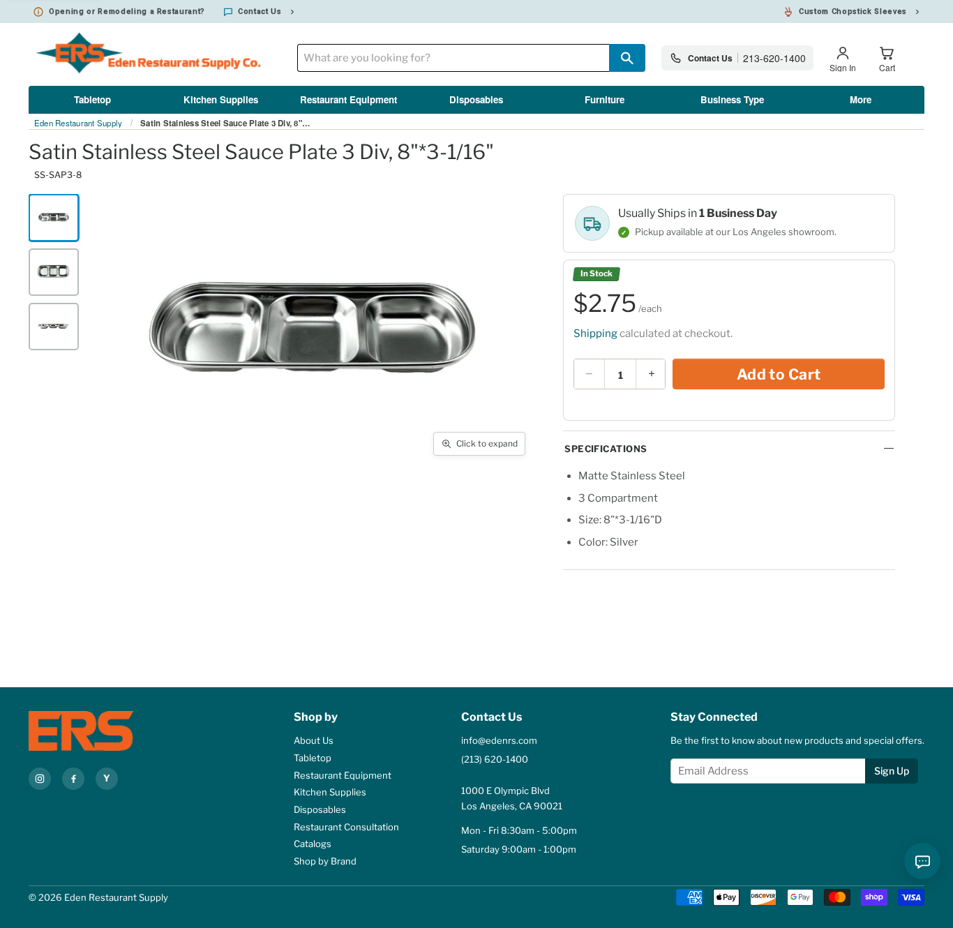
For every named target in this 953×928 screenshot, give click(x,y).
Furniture (604, 99)
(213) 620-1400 (494, 759)
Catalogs (312, 843)
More (860, 99)
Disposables (476, 99)
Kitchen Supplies (220, 99)
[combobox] (453, 58)
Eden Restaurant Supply (78, 123)
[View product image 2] (54, 272)
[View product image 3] (54, 326)
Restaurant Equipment (348, 99)
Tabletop (92, 99)
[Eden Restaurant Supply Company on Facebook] (73, 779)
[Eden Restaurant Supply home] (105, 731)
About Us (313, 740)
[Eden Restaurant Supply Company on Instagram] (40, 779)
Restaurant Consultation (346, 826)
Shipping (595, 333)
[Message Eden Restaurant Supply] (922, 861)
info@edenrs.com (499, 740)
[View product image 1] (54, 217)
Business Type (732, 99)
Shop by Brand (325, 861)
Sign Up (891, 771)
